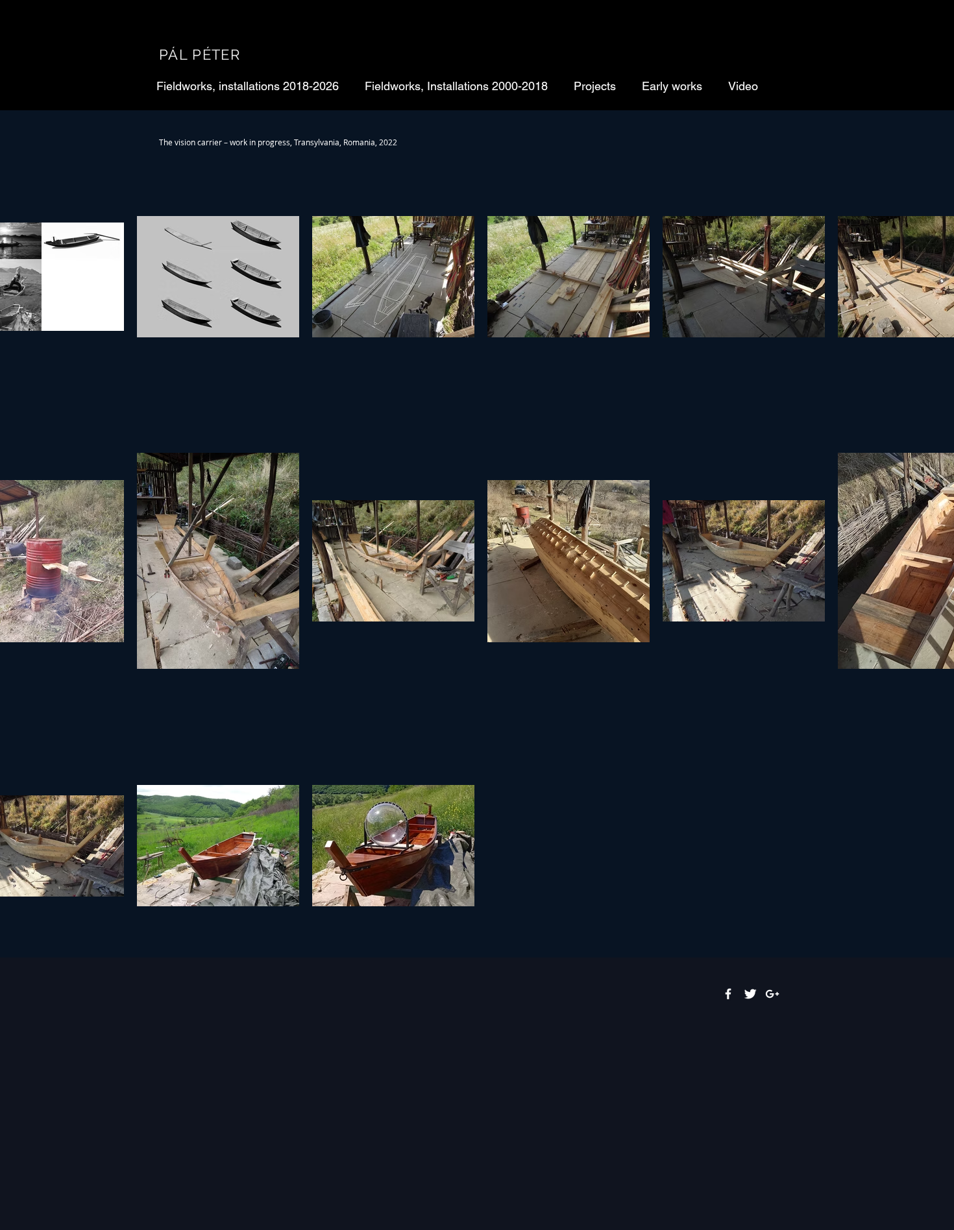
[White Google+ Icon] (772, 994)
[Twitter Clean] (750, 994)
